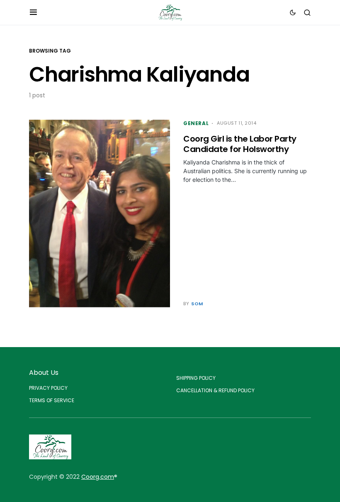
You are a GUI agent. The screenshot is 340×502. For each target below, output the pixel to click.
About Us (43, 372)
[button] (33, 12)
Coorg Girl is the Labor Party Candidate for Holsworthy (239, 144)
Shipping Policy (196, 377)
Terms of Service (51, 400)
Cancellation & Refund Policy (215, 390)
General (196, 123)
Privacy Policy (48, 387)
